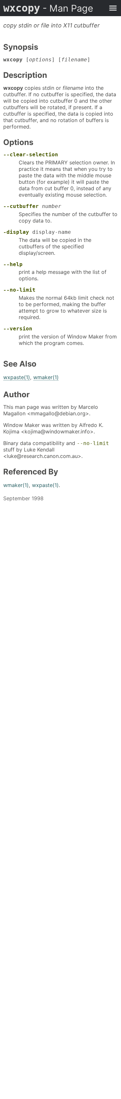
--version (17, 329)
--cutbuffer (21, 206)
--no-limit (19, 290)
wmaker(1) (46, 377)
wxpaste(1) (16, 377)
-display (16, 232)
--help (13, 264)
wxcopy (48, 8)
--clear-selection (30, 154)
